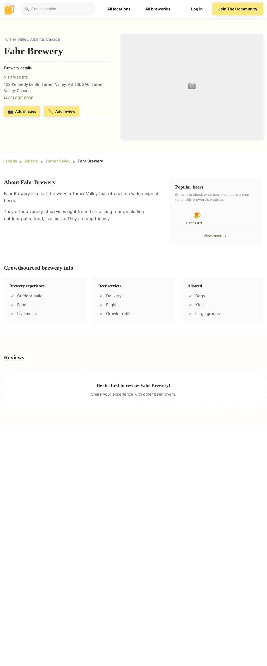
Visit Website (16, 77)
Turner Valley (58, 161)
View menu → (215, 235)
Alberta (31, 161)
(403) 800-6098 (18, 97)
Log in (197, 9)
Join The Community (237, 9)
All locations (118, 9)
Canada (10, 161)
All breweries (157, 9)
